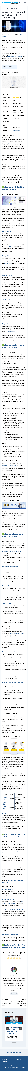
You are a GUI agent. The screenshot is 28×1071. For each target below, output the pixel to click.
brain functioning (8, 263)
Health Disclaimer (21, 1065)
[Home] (3, 8)
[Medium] (17, 1052)
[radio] (8, 958)
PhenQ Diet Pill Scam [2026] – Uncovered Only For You (21, 1002)
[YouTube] (13, 1052)
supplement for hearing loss (9, 465)
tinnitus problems (11, 331)
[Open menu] (25, 3)
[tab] (12, 1042)
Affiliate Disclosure (21, 1067)
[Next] (20, 1028)
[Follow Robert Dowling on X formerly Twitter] (14, 993)
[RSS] (20, 1052)
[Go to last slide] (7, 1028)
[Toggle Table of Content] (14, 67)
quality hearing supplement (16, 633)
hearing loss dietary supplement (14, 56)
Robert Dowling (14, 974)
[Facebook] (8, 1052)
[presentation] (14, 1020)
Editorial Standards (10, 1067)
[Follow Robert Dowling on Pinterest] (16, 993)
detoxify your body (8, 246)
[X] (11, 1052)
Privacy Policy (11, 1065)
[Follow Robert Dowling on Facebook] (11, 993)
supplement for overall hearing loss (15, 143)
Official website (16, 130)
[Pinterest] (15, 1052)
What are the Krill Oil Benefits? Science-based (7, 1002)
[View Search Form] (19, 3)
